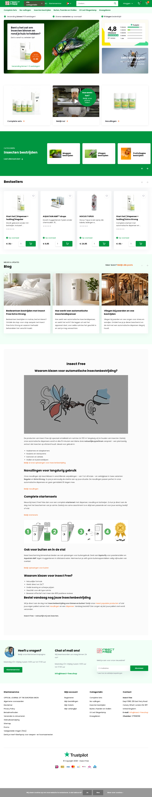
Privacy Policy (9, 709)
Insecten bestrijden (42, 10)
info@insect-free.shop (66, 673)
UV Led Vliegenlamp (88, 10)
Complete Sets (10, 10)
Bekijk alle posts (125, 265)
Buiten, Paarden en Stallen (65, 10)
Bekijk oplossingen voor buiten (36, 568)
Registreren (69, 697)
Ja (87, 793)
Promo (6, 727)
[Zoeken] (115, 3)
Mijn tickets (69, 705)
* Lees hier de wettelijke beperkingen (109, 673)
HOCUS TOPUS (87, 216)
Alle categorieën (31, 3)
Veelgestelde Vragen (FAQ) (15, 731)
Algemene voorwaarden (14, 701)
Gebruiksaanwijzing (11, 720)
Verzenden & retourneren (14, 716)
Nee (98, 793)
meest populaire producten (106, 603)
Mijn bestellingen (71, 701)
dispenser (70, 606)
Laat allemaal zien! (12, 159)
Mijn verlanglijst (70, 709)
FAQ (45, 3)
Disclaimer (8, 705)
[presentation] (142, 168)
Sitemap (7, 723)
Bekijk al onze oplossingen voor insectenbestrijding (45, 463)
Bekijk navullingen (31, 489)
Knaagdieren (105, 10)
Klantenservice (55, 3)
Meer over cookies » (115, 793)
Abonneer (139, 668)
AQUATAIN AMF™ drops (54, 216)
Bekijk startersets (31, 515)
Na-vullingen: (25, 10)
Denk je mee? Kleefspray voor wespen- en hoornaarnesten (28, 734)
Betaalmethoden (11, 712)
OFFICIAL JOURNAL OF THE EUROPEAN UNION (21, 697)
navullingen (54, 606)
